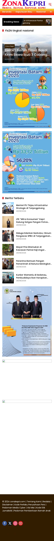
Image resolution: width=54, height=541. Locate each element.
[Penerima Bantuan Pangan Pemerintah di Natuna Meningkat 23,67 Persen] (40, 22)
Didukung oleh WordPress (15, 533)
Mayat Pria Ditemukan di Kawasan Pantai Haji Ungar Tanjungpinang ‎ (30, 248)
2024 (7, 501)
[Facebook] (4, 523)
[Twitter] (10, 523)
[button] (50, 4)
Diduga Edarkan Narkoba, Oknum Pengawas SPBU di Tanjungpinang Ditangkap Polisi (34, 234)
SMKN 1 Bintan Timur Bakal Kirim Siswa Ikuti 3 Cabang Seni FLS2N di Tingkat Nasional (26, 52)
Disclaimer (7, 504)
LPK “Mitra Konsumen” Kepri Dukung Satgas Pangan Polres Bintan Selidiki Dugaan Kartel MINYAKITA (32, 221)
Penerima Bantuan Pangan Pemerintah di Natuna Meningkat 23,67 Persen (33, 262)
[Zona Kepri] (23, 4)
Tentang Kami (34, 501)
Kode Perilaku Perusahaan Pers (30, 504)
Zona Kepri (9, 46)
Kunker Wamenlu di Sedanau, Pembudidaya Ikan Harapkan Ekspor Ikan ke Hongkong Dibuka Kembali (33, 276)
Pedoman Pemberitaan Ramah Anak (32, 510)
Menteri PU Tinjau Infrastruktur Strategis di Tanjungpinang (32, 207)
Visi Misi (30, 507)
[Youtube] (20, 523)
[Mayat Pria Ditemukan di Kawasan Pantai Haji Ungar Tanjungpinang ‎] (8, 250)
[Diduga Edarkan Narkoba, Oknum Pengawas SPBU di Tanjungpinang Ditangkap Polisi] (8, 236)
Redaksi (46, 501)
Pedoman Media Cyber (13, 507)
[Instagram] (15, 523)
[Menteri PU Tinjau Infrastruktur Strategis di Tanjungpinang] (8, 208)
